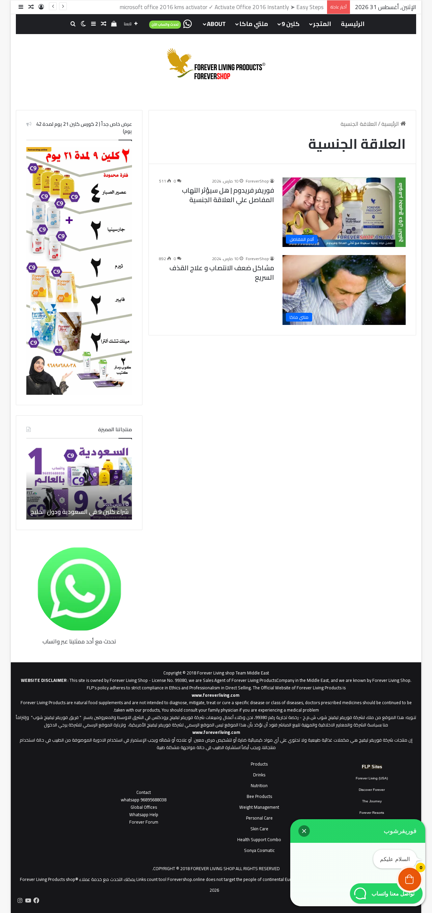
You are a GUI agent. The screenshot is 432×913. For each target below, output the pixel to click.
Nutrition (259, 785)
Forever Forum (143, 822)
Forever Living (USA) (372, 778)
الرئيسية (352, 23)
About (216, 23)
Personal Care (259, 818)
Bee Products (259, 796)
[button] (304, 831)
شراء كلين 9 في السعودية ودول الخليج (79, 511)
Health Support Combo (259, 839)
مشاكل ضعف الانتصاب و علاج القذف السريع (221, 272)
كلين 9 (290, 23)
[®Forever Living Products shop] (216, 63)
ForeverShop (257, 181)
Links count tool (151, 879)
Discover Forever (372, 790)
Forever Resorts (371, 812)
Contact (143, 792)
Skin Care (259, 829)
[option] (79, 482)
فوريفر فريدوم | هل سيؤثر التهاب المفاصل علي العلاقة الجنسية (228, 195)
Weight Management (259, 807)
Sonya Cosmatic (259, 850)
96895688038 (143, 800)
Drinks (259, 775)
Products (259, 764)
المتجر (322, 23)
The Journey (372, 801)
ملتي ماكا (253, 23)
